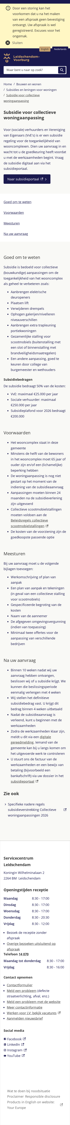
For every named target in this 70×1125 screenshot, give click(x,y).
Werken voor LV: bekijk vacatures (33, 1013)
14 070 (24, 954)
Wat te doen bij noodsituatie (28, 1091)
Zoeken (62, 70)
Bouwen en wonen (28, 84)
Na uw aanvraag (16, 234)
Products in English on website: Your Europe (31, 1105)
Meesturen (12, 223)
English (45, 49)
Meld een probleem (21, 990)
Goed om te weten (17, 202)
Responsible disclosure (42, 1096)
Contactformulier (19, 985)
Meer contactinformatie (24, 1007)
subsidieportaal (24, 781)
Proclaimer (15, 1096)
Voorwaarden (14, 212)
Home (8, 84)
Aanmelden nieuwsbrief (25, 1018)
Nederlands (60, 49)
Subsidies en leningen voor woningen (31, 90)
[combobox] (35, 70)
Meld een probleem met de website (33, 1002)
